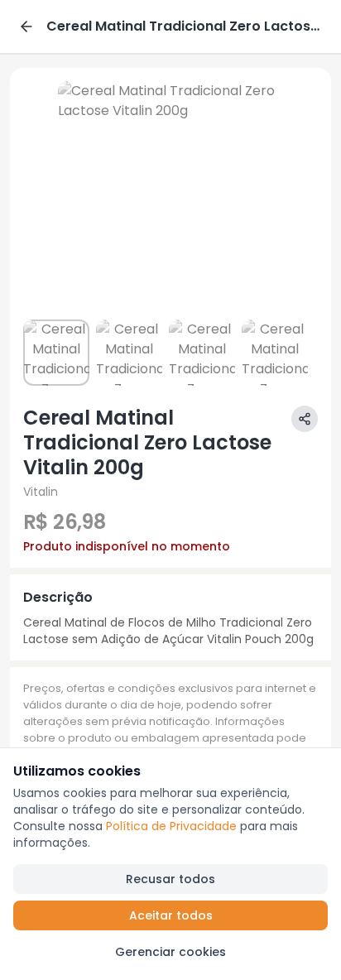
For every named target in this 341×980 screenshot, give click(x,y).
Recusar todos (170, 879)
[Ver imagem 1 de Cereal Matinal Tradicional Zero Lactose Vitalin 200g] (56, 352)
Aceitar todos (171, 915)
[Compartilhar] (304, 419)
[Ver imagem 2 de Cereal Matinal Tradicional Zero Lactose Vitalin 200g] (129, 352)
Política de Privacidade (171, 826)
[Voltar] (26, 26)
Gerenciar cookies (170, 952)
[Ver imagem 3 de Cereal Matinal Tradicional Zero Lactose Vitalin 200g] (202, 352)
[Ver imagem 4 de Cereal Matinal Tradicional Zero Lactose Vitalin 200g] (275, 352)
